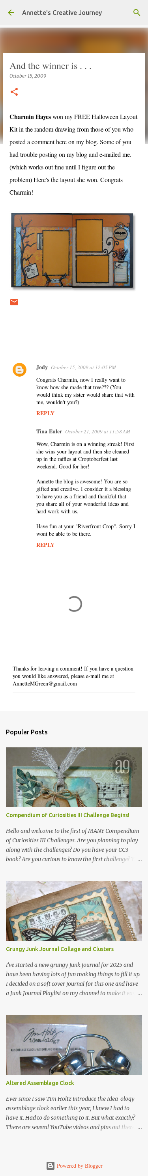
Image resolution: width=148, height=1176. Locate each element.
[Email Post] (14, 305)
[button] (14, 92)
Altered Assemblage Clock (40, 1083)
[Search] (137, 12)
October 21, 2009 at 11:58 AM (97, 431)
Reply (45, 413)
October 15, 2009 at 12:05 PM (83, 367)
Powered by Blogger (79, 1165)
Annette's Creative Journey (62, 12)
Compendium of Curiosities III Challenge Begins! (67, 815)
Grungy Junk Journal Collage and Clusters (60, 949)
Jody (42, 367)
